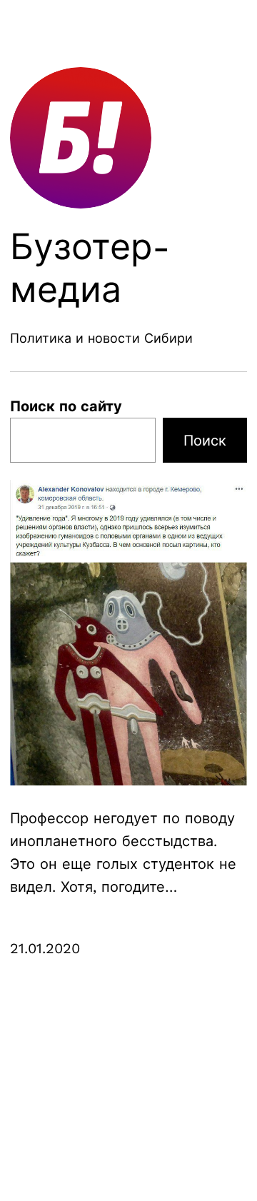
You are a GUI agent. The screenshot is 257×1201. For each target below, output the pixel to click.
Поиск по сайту (66, 406)
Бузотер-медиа (90, 268)
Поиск (204, 440)
